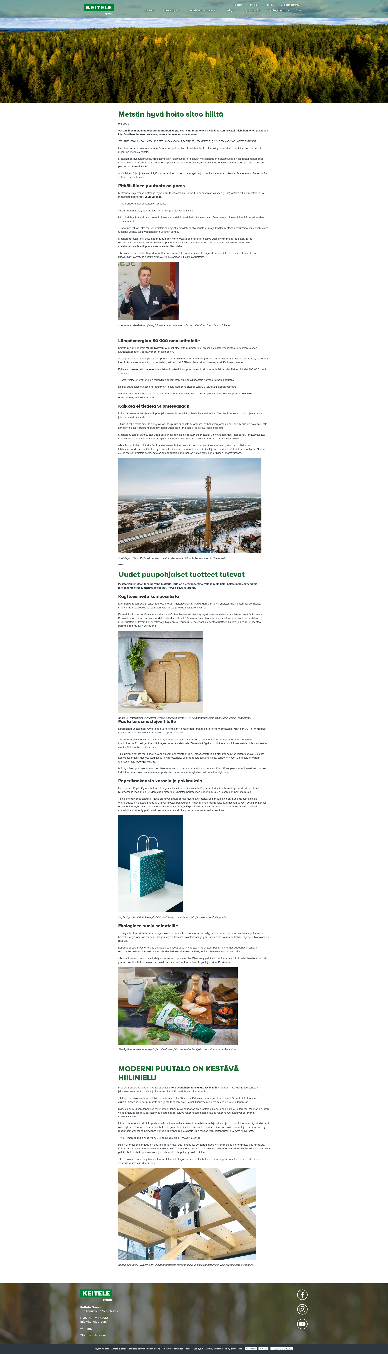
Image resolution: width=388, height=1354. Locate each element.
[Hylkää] (384, 1349)
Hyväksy (251, 1348)
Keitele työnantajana (202, 10)
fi (297, 10)
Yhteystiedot (277, 10)
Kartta (88, 1329)
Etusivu (149, 10)
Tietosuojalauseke (93, 1335)
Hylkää (264, 1348)
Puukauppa (170, 10)
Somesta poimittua (291, 4)
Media (253, 4)
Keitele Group (99, 9)
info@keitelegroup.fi (94, 1322)
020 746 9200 (98, 1318)
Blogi (270, 4)
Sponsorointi (252, 10)
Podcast (238, 4)
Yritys (230, 10)
